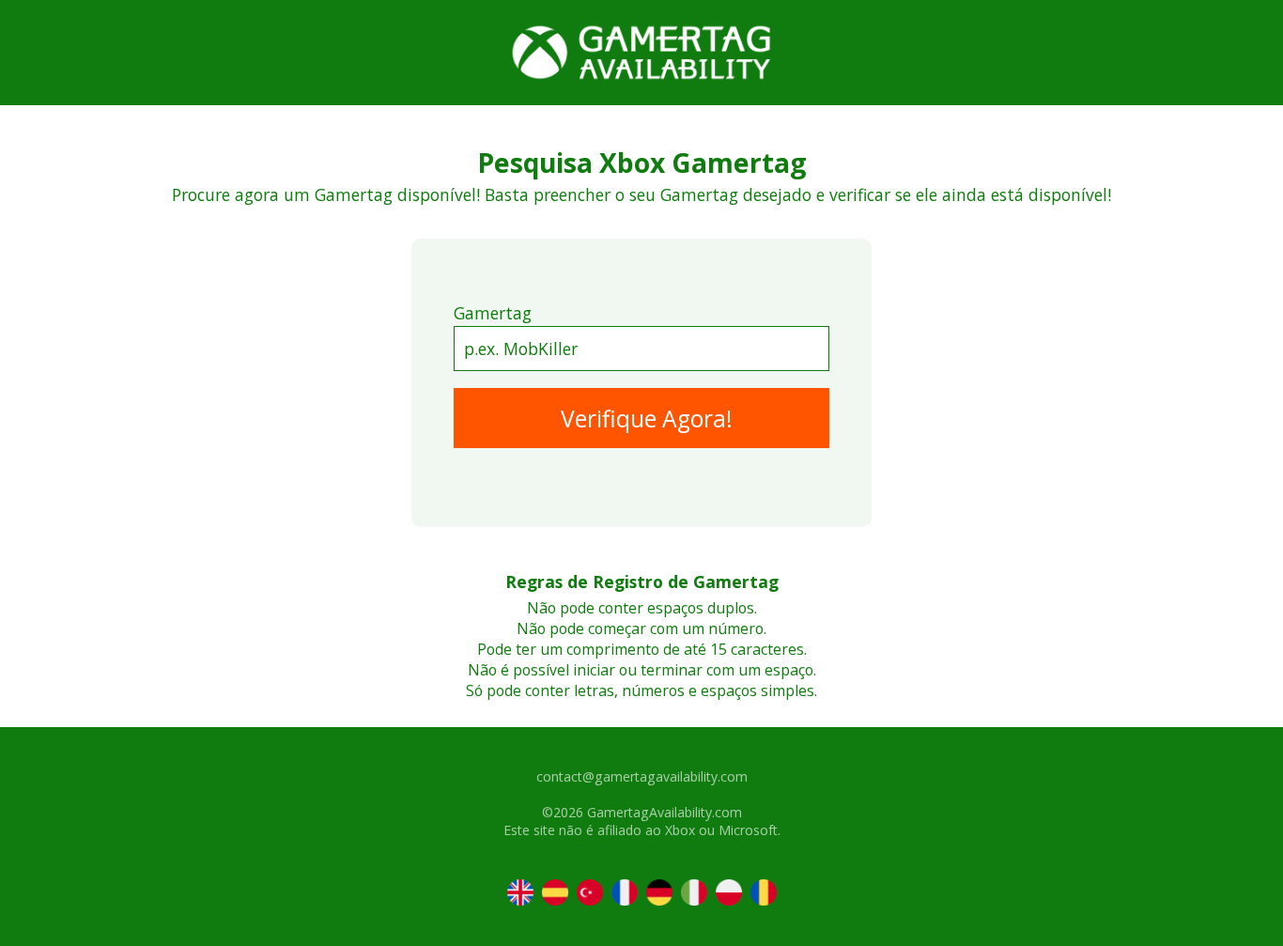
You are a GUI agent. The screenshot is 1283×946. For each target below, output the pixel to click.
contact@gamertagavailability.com (642, 776)
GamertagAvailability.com (664, 812)
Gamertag (493, 313)
